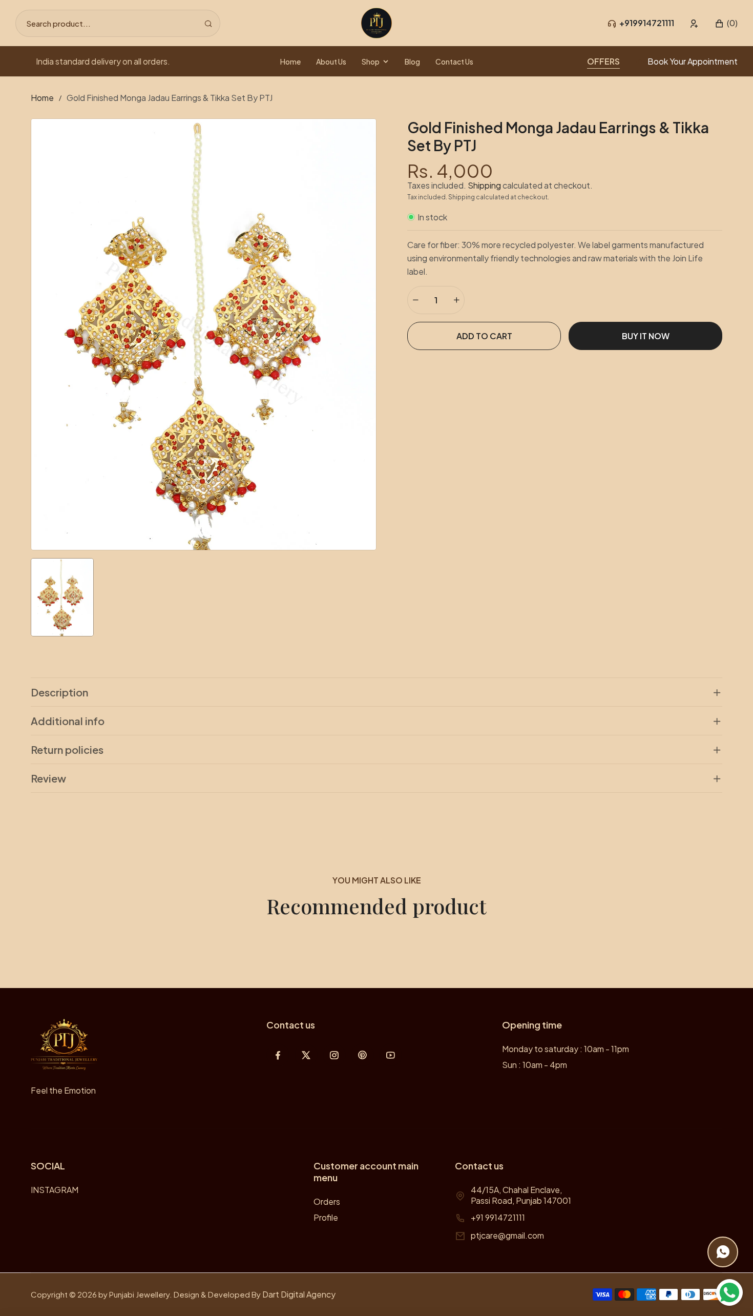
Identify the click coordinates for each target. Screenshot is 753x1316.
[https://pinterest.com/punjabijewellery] (362, 1054)
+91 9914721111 (498, 1217)
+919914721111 (646, 22)
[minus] (415, 300)
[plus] (456, 300)
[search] (208, 23)
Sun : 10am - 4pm (534, 1064)
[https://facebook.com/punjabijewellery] (277, 1054)
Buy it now (646, 336)
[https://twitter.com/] (306, 1054)
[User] (694, 23)
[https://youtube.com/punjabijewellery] (390, 1054)
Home (42, 97)
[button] (726, 23)
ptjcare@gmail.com (507, 1235)
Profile (325, 1217)
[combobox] (117, 23)
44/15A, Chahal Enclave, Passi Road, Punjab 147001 (521, 1195)
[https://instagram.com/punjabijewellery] (334, 1054)
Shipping (484, 185)
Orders (326, 1201)
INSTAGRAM (54, 1189)
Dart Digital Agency (299, 1294)
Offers (603, 61)
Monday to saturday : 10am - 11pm (565, 1048)
